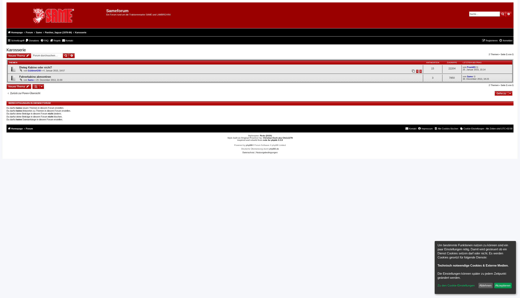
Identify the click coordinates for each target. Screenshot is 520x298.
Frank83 (471, 67)
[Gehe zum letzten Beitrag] (477, 67)
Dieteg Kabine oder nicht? (35, 67)
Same (31, 80)
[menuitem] (32, 40)
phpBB (249, 145)
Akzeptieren (502, 285)
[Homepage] (58, 15)
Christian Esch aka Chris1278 (278, 138)
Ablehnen (485, 285)
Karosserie (16, 50)
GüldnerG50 (34, 70)
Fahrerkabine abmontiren (35, 76)
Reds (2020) (266, 135)
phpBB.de (274, 149)
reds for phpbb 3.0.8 (273, 140)
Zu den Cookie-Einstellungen (456, 285)
